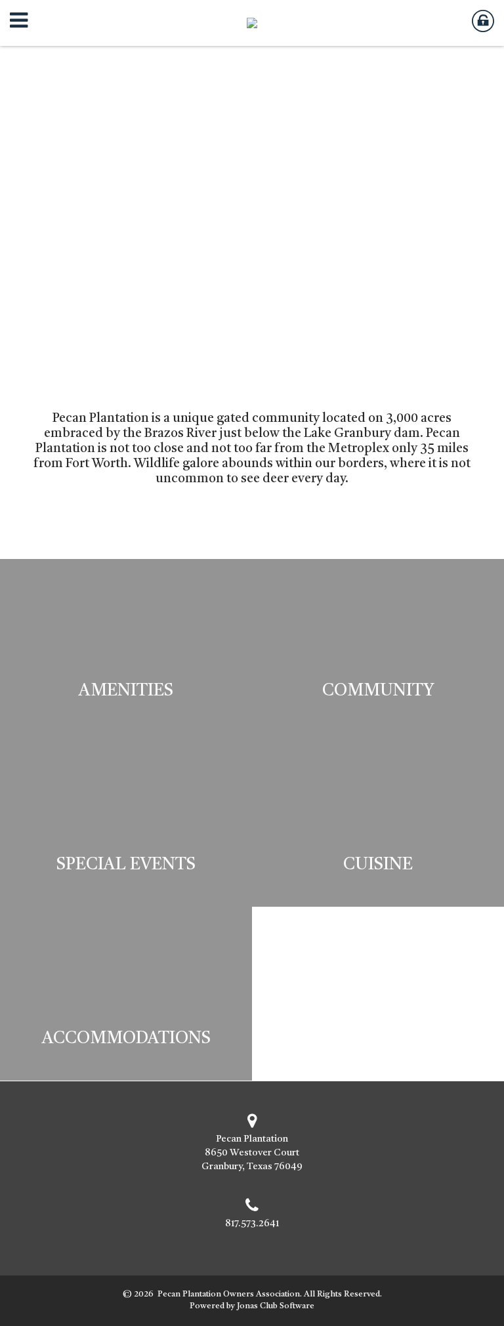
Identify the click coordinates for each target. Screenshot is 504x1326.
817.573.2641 (252, 1224)
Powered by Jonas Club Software (252, 1306)
